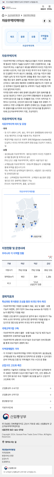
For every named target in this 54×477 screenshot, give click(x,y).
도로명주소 (6, 462)
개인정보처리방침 (8, 450)
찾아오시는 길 (11, 442)
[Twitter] (49, 21)
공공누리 (5, 459)
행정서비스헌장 (8, 456)
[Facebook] (44, 21)
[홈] (3, 15)
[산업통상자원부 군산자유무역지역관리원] (10, 7)
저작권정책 (6, 453)
